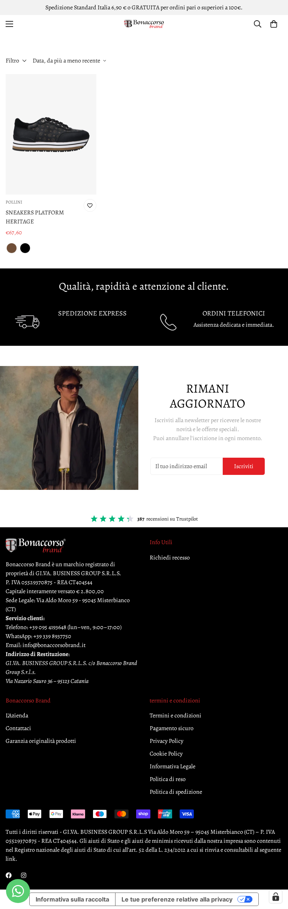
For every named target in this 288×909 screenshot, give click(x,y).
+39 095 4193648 (47, 627)
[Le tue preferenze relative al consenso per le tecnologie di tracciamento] (275, 896)
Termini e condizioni (175, 715)
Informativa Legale (172, 766)
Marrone (11, 248)
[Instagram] (24, 875)
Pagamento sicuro (172, 728)
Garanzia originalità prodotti (41, 741)
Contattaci (18, 728)
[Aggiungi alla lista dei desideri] (90, 205)
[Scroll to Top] (273, 868)
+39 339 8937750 (52, 636)
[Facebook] (9, 875)
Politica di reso (168, 779)
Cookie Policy (166, 754)
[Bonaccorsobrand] (144, 24)
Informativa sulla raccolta (72, 899)
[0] (273, 24)
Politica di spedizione (176, 792)
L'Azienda (17, 715)
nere (25, 248)
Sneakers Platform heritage (35, 217)
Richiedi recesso (170, 557)
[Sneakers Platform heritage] (51, 134)
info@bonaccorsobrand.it (54, 645)
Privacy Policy (166, 741)
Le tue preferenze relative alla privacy (177, 899)
